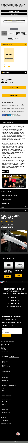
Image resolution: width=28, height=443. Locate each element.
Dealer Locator (5, 377)
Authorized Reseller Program (8, 382)
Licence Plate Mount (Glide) (18, 271)
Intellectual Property (6, 412)
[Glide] (4, 33)
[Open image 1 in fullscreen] (14, 241)
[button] (14, 44)
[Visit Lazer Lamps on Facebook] (9, 224)
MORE (7, 276)
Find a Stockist (14, 95)
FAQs (3, 390)
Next (25, 265)
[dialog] (14, 8)
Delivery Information (7, 109)
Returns (4, 404)
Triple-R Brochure (5, 388)
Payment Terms (5, 401)
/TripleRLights (15, 300)
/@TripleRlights (15, 306)
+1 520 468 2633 (4, 420)
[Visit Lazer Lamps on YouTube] (6, 224)
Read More (6, 171)
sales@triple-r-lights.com (6, 423)
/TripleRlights (15, 297)
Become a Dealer (5, 380)
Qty (4, 64)
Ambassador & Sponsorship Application (10, 385)
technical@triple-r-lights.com (7, 425)
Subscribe (6, 336)
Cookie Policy (15, 5)
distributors (4, 112)
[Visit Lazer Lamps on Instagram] (3, 224)
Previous (2, 265)
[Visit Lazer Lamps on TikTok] (12, 224)
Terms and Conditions (6, 407)
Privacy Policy (5, 409)
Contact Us (4, 375)
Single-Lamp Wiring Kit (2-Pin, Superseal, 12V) (8, 271)
